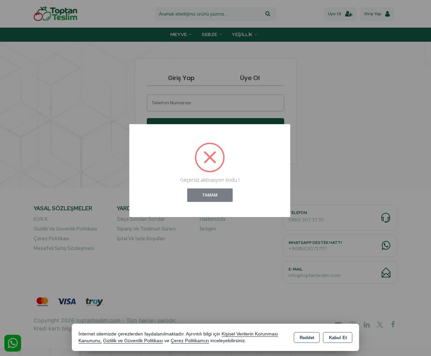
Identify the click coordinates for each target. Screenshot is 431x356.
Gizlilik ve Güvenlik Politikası (133, 340)
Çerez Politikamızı (190, 340)
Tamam (210, 195)
